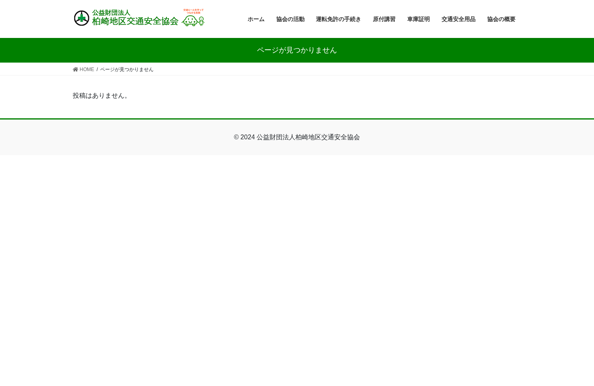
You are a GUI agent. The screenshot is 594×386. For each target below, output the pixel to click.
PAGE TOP (572, 367)
